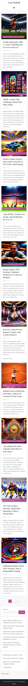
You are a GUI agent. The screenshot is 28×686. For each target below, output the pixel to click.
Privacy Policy (5, 673)
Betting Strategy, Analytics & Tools (13, 37)
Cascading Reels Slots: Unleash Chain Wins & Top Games (12, 449)
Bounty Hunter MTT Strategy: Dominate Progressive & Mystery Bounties (12, 273)
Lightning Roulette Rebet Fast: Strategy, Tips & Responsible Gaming (13, 568)
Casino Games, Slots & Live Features (13, 94)
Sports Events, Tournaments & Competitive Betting (11, 153)
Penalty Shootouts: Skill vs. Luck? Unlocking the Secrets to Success (13, 44)
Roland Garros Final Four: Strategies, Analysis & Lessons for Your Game (14, 393)
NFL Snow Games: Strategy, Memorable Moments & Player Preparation (11, 509)
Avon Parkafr (14, 2)
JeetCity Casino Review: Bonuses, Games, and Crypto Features (13, 332)
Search (5, 609)
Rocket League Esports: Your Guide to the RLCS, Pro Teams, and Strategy (13, 161)
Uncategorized (7, 324)
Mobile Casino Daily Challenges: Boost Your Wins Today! (12, 102)
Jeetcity (5, 341)
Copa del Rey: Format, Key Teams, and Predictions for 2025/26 (14, 217)
